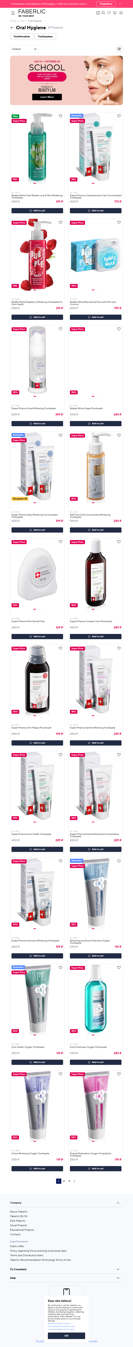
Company (16, 1202)
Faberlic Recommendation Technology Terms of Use (40, 1260)
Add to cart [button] (39, 210)
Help (13, 1278)
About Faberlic (18, 1211)
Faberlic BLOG (19, 1216)
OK (66, 1335)
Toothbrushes (21, 36)
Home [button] (13, 21)
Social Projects (18, 1225)
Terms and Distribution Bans (26, 1255)
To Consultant (18, 1269)
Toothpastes (45, 36)
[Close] (120, 4)
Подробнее (106, 3)
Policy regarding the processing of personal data (38, 1250)
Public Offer (17, 1246)
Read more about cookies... (60, 1323)
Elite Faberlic (17, 1220)
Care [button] (22, 21)
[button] (66, 4)
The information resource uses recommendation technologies (61, 1328)
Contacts (15, 1234)
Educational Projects (22, 1230)
